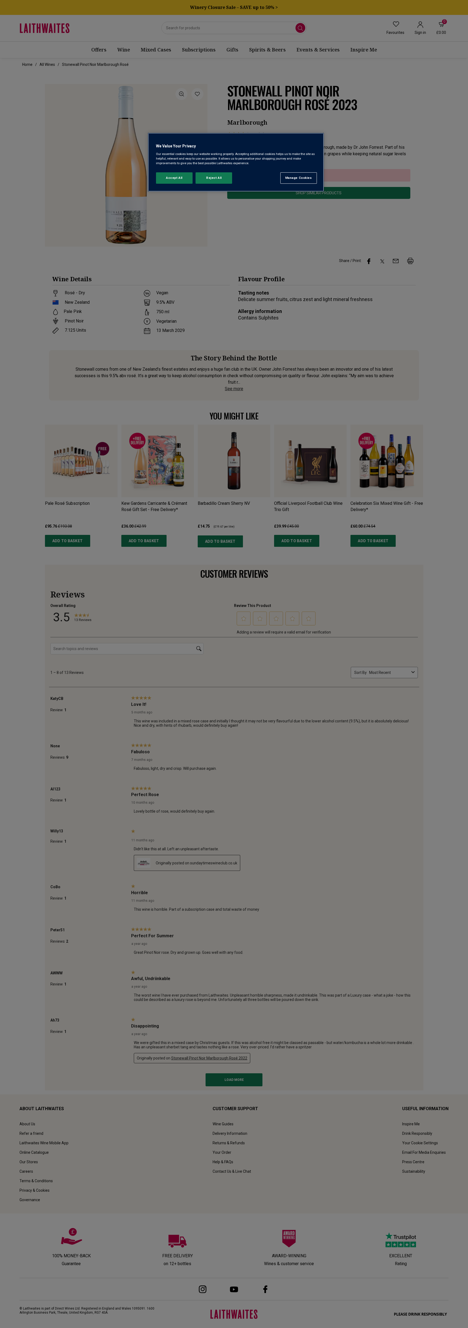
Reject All (214, 178)
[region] (236, 162)
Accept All (174, 178)
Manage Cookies (298, 178)
